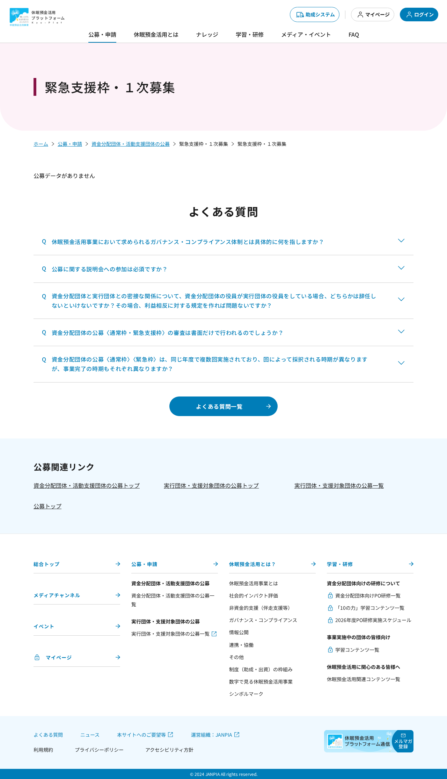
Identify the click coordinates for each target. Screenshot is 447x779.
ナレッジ (207, 34)
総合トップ (47, 563)
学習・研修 (250, 34)
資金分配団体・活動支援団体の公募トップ (87, 485)
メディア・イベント (306, 34)
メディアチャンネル (57, 595)
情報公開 (239, 632)
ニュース (90, 734)
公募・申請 (102, 34)
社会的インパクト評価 (253, 595)
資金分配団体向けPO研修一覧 (368, 595)
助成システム (320, 14)
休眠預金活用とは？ (252, 563)
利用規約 (43, 749)
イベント (44, 626)
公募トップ (47, 506)
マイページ (377, 14)
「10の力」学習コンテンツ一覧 (369, 607)
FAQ (354, 34)
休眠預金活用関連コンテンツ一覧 (363, 679)
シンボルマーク (246, 693)
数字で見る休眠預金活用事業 (261, 681)
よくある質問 (48, 734)
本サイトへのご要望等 (141, 734)
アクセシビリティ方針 (169, 749)
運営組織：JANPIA (211, 734)
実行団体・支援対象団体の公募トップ (211, 485)
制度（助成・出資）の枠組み (261, 669)
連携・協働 (241, 644)
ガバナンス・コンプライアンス (263, 619)
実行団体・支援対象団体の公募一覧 (339, 485)
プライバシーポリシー (99, 749)
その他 (236, 656)
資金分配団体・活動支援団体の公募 (130, 143)
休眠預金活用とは (156, 34)
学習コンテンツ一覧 (357, 649)
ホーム (41, 143)
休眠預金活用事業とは (253, 583)
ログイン (424, 14)
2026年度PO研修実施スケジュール (373, 619)
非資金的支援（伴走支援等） (261, 607)
